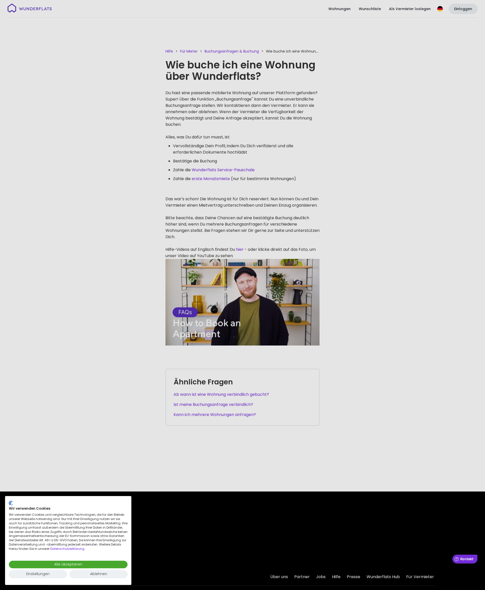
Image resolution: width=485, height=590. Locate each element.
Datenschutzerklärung (67, 549)
